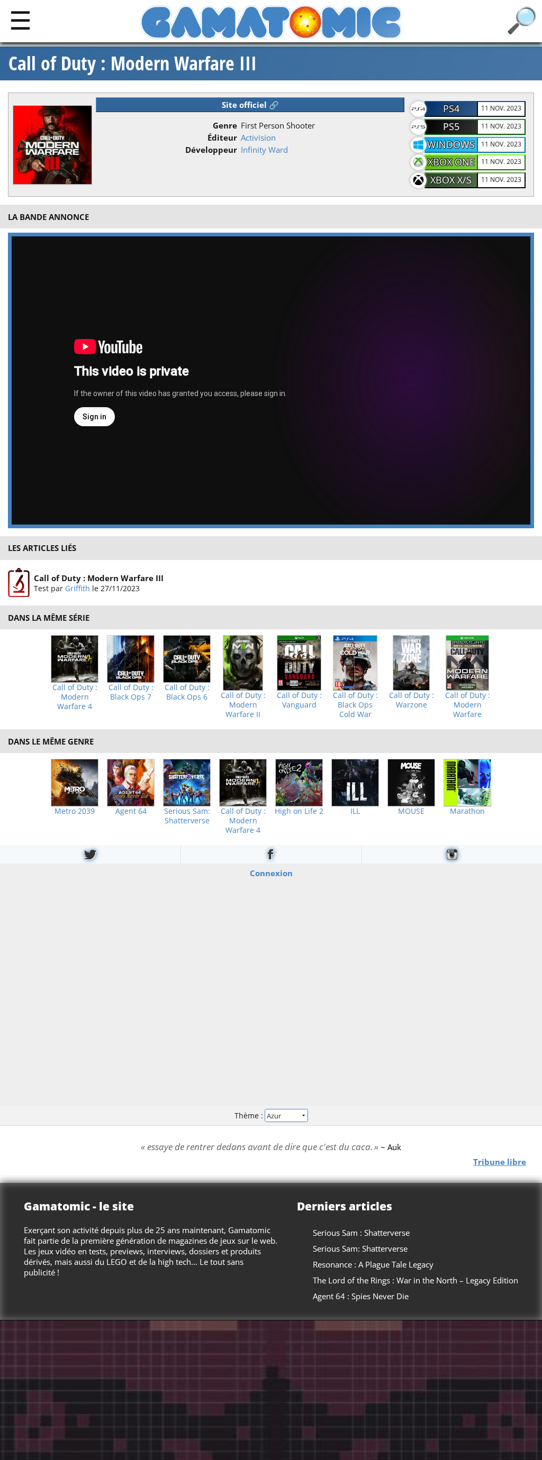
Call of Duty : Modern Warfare (467, 705)
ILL (355, 811)
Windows (451, 144)
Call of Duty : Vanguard (299, 700)
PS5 (451, 126)
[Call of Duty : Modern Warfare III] (19, 583)
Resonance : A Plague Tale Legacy (373, 1264)
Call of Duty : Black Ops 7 (131, 692)
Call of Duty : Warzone (411, 700)
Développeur (211, 149)
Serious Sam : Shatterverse (361, 1232)
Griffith (77, 588)
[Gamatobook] (271, 854)
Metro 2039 (75, 811)
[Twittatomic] (90, 854)
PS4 (451, 108)
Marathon (467, 811)
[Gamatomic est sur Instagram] (452, 854)
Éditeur (222, 137)
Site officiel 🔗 (250, 104)
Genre (225, 125)
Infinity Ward (264, 149)
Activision (258, 137)
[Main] (20, 20)
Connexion (271, 873)
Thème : (249, 1115)
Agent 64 (131, 811)
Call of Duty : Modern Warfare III (132, 63)
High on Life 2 (299, 811)
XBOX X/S (451, 179)
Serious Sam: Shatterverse (187, 815)
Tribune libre (499, 1161)
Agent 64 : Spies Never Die (361, 1296)
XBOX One (451, 161)
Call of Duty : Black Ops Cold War (355, 705)
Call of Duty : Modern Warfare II (243, 705)
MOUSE (411, 811)
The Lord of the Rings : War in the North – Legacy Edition (415, 1280)
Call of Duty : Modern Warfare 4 (74, 697)
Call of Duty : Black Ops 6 (187, 692)
